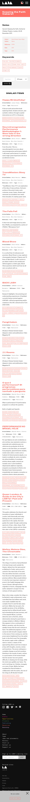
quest (9, 683)
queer (20, 67)
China (4, 368)
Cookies (4, 780)
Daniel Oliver (7, 160)
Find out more (15, 798)
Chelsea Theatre (8, 61)
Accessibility (5, 778)
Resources (6, 725)
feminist (12, 340)
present (9, 540)
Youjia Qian (6, 346)
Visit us (5, 743)
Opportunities (7, 719)
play (25, 681)
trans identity (21, 205)
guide (18, 535)
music (5, 67)
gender (5, 118)
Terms (3, 785)
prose (4, 683)
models (5, 482)
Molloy (14, 678)
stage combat (7, 276)
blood (4, 271)
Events (4, 716)
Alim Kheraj (6, 532)
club (23, 532)
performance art (8, 120)
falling (11, 199)
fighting (20, 271)
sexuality (23, 120)
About (4, 734)
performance (13, 67)
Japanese (21, 480)
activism (5, 307)
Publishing (6, 723)
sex (14, 543)
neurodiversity (7, 163)
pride (15, 540)
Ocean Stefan (14, 273)
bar (13, 532)
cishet (13, 477)
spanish (15, 420)
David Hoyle (7, 64)
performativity (19, 485)
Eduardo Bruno (7, 412)
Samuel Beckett (17, 683)
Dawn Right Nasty (19, 64)
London (21, 537)
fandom (22, 338)
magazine (19, 340)
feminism (5, 340)
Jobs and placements (10, 738)
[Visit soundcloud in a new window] (16, 707)
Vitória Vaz (23, 488)
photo (4, 488)
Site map (4, 775)
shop (18, 543)
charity (18, 532)
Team (4, 736)
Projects (5, 721)
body (4, 230)
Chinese (5, 338)
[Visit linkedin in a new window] (20, 707)
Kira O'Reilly (7, 232)
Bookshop (5, 727)
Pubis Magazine (7, 343)
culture (5, 310)
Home (4, 714)
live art (5, 273)
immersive (16, 160)
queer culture (7, 543)
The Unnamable (7, 686)
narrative (21, 678)
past (4, 540)
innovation (14, 537)
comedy (18, 61)
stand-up (6, 70)
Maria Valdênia (7, 414)
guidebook (6, 537)
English (15, 412)
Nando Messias (14, 202)
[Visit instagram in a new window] (3, 707)
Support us (6, 747)
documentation (13, 310)
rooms (19, 373)
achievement (6, 675)
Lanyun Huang (20, 118)
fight (14, 271)
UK (3, 315)
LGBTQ (21, 310)
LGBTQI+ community (8, 313)
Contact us (6, 745)
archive (5, 199)
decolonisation (21, 477)
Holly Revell (20, 199)
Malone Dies (6, 678)
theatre (15, 686)
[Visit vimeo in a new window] (12, 707)
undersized (22, 420)
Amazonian (6, 477)
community (19, 307)
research (23, 313)
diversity (12, 535)
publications (18, 343)
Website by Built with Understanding (11, 790)
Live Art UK (4, 769)
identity (11, 118)
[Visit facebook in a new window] (8, 707)
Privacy (4, 783)
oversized (17, 414)
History (5, 740)
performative (7, 420)
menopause (16, 232)
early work (15, 675)
